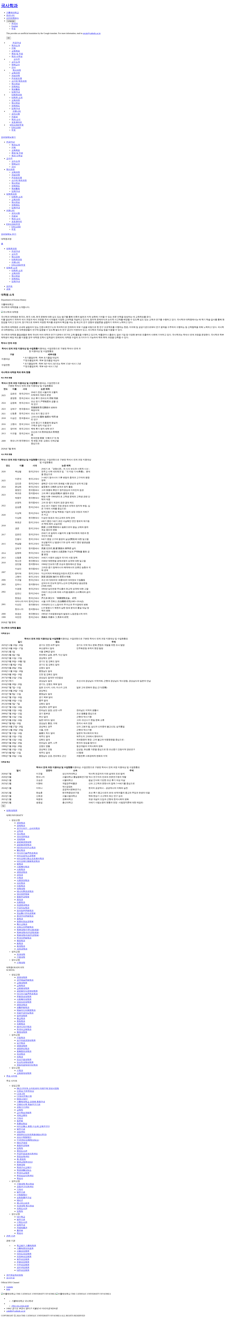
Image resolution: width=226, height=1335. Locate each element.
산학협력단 (22, 1195)
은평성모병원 (23, 1262)
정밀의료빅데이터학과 (27, 1065)
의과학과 (21, 1054)
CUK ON (21, 1094)
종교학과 (21, 1018)
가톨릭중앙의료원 (25, 1248)
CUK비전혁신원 (24, 1096)
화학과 (20, 943)
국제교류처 (22, 1115)
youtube (9, 1287)
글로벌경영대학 (24, 842)
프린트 (9, 286)
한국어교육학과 (24, 1029)
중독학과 (21, 1021)
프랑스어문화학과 (25, 927)
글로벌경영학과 (24, 845)
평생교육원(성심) (25, 1162)
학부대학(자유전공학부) (28, 935)
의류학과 (21, 902)
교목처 (20, 1110)
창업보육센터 (23, 1156)
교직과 (20, 831)
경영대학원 (22, 977)
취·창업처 (21, 1159)
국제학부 (21, 839)
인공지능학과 (23, 908)
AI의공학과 (22, 949)
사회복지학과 (23, 867)
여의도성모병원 (24, 1254)
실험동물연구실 (24, 1197)
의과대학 (21, 954)
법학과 (20, 864)
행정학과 (21, 941)
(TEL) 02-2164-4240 (20, 1306)
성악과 (20, 875)
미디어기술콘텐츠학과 (27, 853)
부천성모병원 (23, 1259)
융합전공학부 (23, 897)
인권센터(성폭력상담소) (28, 1140)
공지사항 (16, 114)
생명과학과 (22, 1005)
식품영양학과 (23, 880)
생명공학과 (22, 872)
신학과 (20, 1070)
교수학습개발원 (24, 1113)
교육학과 (21, 985)
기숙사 (20, 1118)
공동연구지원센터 (25, 1186)
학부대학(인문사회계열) (28, 930)
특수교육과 (22, 924)
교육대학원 (22, 983)
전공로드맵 (17, 78)
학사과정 (17, 70)
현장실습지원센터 (25, 1176)
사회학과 (21, 869)
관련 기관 (10, 1236)
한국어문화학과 (24, 938)
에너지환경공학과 (25, 891)
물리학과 (21, 850)
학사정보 (16, 84)
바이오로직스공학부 (26, 856)
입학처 (20, 1148)
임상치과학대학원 (25, 1062)
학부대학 (21, 1165)
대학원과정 (17, 95)
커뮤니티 (17, 111)
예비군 (20, 1200)
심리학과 (21, 883)
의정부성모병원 (24, 1256)
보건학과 (21, 1043)
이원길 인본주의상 (25, 1091)
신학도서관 (22, 1222)
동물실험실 (22, 1123)
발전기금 (21, 1129)
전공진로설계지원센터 (27, 1154)
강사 (14, 67)
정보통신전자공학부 (26, 913)
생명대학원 (22, 1046)
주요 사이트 (11, 1076)
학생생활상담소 (24, 1170)
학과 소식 (16, 119)
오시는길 (10, 1278)
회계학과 (21, 946)
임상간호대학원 (24, 1059)
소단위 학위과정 (19, 81)
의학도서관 (22, 1208)
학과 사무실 (17, 56)
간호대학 (21, 957)
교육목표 (16, 51)
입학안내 (16, 92)
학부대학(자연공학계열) (28, 932)
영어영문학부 (23, 894)
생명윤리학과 (23, 1048)
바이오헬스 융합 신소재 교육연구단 (33, 1126)
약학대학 (21, 889)
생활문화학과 (23, 1007)
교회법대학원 (23, 988)
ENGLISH (16, 127)
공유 (8, 289)
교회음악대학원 (24, 1073)
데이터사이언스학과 (26, 847)
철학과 (20, 919)
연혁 (14, 48)
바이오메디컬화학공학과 (28, 861)
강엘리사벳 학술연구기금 (28, 1104)
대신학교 (21, 1217)
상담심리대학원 (24, 1002)
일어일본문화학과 (25, 910)
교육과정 (16, 73)
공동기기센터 (23, 1107)
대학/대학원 (11, 810)
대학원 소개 (17, 97)
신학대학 (21, 962)
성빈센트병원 (23, 1267)
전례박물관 (22, 1228)
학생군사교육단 (24, 1167)
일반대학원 (22, 1016)
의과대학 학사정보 (25, 1206)
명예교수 (16, 65)
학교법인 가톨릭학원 (26, 1245)
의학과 (20, 1057)
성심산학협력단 (24, 1137)
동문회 (20, 1121)
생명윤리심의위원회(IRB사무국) (32, 1134)
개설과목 (16, 75)
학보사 (20, 1178)
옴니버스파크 (23, 1203)
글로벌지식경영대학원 (27, 991)
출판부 (20, 1230)
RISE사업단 (22, 1099)
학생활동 (16, 89)
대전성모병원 (23, 1270)
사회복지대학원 (24, 999)
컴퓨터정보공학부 (25, 921)
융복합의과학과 (24, 1051)
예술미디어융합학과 (26, 1010)
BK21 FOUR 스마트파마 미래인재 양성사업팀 (38, 1088)
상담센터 (21, 1132)
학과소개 (16, 45)
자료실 (15, 117)
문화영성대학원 (24, 996)
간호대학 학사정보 (25, 1184)
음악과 (20, 899)
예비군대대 (22, 1143)
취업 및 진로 (17, 54)
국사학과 (21, 834)
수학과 (20, 878)
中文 (14, 130)
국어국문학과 (23, 836)
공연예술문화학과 (25, 980)
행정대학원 (22, 1032)
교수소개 (16, 62)
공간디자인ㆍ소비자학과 (28, 828)
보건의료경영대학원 (26, 1040)
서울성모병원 (23, 1251)
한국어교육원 (23, 1173)
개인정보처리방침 (14, 1275)
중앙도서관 (22, 1151)
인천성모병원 (23, 1265)
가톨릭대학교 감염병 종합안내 (31, 1102)
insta (8, 1289)
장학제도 (16, 86)
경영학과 (21, 823)
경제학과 (21, 826)
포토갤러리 (17, 122)
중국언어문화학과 (25, 916)
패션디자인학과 (24, 1027)
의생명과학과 (23, 905)
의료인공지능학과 (25, 1013)
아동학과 (21, 886)
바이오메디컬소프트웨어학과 (30, 858)
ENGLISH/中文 (17, 125)
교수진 (17, 59)
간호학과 (21, 1038)
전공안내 (17, 43)
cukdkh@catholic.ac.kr (15, 1311)
